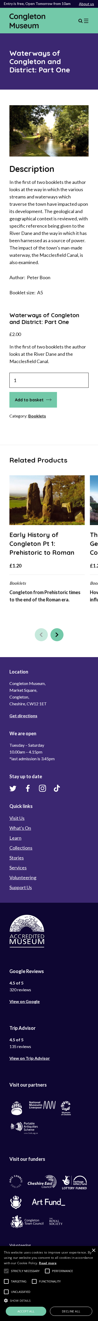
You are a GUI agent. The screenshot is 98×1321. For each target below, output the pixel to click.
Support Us (20, 887)
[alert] (49, 1283)
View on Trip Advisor (29, 1058)
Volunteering (22, 877)
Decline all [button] (71, 1311)
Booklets (37, 415)
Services (18, 867)
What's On (20, 828)
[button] (41, 634)
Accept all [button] (26, 1311)
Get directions (23, 715)
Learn (15, 838)
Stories (16, 858)
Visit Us (17, 818)
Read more (47, 1263)
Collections (20, 848)
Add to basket (29, 399)
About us (86, 4)
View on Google (24, 1001)
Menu (83, 21)
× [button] (93, 1251)
